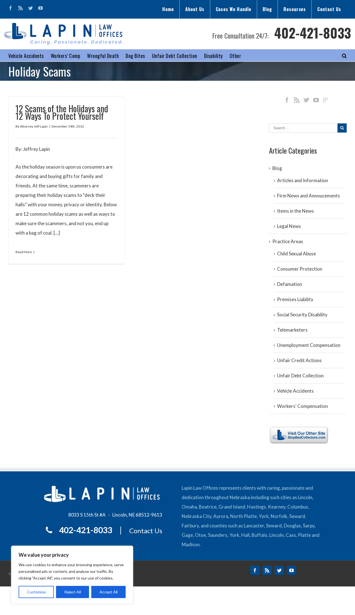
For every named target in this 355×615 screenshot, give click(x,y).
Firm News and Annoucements (308, 196)
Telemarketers (292, 330)
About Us (194, 9)
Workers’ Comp (65, 55)
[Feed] (297, 100)
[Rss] (20, 8)
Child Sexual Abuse (296, 253)
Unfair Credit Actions (299, 360)
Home (168, 9)
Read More (24, 252)
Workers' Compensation (302, 406)
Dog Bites (135, 55)
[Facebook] (10, 8)
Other (235, 55)
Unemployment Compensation (308, 345)
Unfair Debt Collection (174, 55)
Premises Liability (295, 299)
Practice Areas (287, 241)
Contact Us (329, 9)
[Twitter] (30, 8)
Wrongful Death (103, 55)
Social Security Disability (302, 314)
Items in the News (295, 211)
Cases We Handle (233, 9)
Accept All (109, 591)
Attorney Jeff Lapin (34, 126)
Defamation (289, 284)
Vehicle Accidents (26, 55)
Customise (36, 591)
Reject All (72, 591)
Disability (213, 55)
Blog (267, 9)
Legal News (289, 226)
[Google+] (326, 100)
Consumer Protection (299, 269)
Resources (294, 9)
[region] (72, 575)
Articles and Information (302, 180)
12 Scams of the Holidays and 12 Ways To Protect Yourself (62, 112)
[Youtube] (40, 8)
